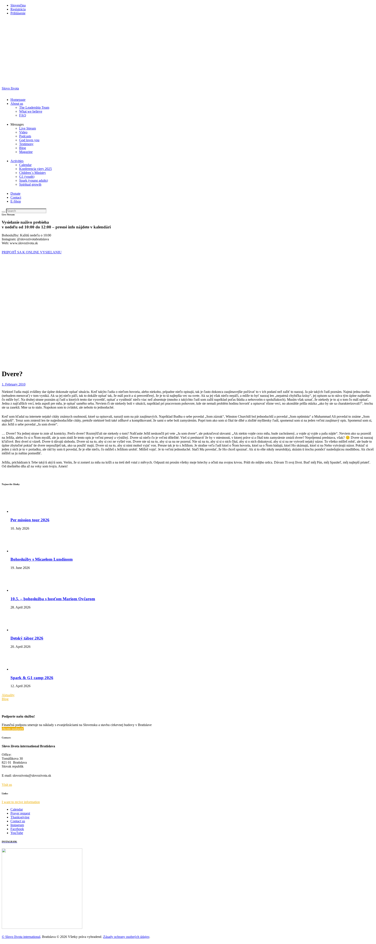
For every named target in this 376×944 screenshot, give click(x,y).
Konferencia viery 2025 (35, 169)
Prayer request (20, 813)
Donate (15, 193)
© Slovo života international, (21, 937)
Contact (15, 197)
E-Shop (15, 201)
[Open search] (3, 212)
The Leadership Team (34, 107)
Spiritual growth (30, 184)
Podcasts (25, 136)
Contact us (17, 821)
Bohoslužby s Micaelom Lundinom (41, 559)
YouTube (16, 833)
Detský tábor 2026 (26, 638)
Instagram (17, 825)
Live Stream (27, 128)
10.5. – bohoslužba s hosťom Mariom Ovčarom (52, 599)
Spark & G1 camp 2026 (31, 677)
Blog (22, 148)
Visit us (7, 784)
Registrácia (18, 9)
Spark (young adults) (33, 180)
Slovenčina (18, 5)
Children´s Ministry (32, 173)
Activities (17, 161)
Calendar (25, 165)
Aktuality (8, 695)
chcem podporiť (13, 729)
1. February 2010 (13, 384)
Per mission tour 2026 (29, 520)
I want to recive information (21, 802)
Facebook (17, 829)
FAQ (22, 115)
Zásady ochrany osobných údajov (126, 937)
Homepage (17, 99)
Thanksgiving (19, 817)
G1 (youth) (26, 176)
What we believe (30, 111)
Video (23, 132)
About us (16, 103)
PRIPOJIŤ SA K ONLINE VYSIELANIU (32, 252)
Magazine (26, 152)
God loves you (29, 140)
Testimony (26, 144)
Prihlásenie (17, 13)
